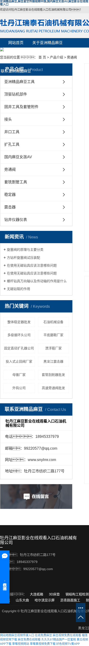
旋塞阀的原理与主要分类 (25, 249)
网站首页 (15, 43)
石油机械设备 (53, 322)
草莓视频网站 (20, 644)
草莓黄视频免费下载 (43, 644)
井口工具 (11, 132)
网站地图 (5, 635)
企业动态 (47, 62)
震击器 (10, 207)
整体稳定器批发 (19, 322)
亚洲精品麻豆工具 (19, 82)
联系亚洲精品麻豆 (16, 71)
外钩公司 (19, 388)
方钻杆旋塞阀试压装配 (23, 257)
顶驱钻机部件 (15, 94)
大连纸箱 (37, 594)
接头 (8, 119)
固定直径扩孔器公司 (19, 348)
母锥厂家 (19, 375)
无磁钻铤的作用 (18, 289)
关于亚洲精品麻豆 (47, 43)
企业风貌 (47, 52)
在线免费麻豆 (43, 635)
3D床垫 (55, 594)
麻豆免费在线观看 (29, 639)
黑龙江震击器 (53, 361)
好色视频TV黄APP (68, 644)
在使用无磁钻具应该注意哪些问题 (32, 265)
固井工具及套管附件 (21, 107)
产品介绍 (15, 52)
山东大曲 (23, 600)
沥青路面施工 (70, 600)
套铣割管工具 (15, 182)
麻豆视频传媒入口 (22, 635)
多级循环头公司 (19, 335)
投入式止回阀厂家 (19, 361)
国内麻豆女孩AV (18, 157)
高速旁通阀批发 (53, 388)
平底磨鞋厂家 (53, 335)
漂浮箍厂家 (53, 348)
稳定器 (10, 195)
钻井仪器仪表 (15, 220)
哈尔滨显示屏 (45, 600)
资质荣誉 (15, 62)
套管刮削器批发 (53, 375)
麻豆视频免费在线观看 (67, 635)
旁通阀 (72, 57)
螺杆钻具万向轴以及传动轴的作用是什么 (37, 281)
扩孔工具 (11, 144)
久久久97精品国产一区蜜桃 (58, 639)
